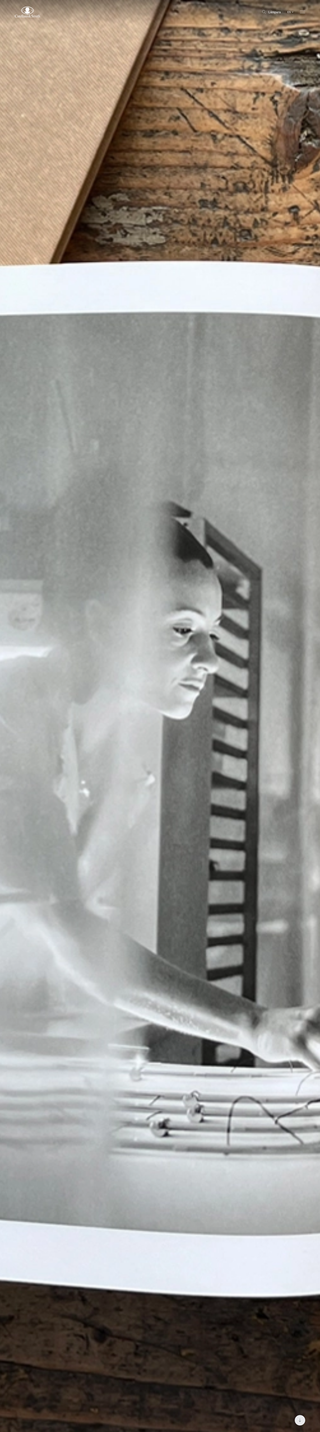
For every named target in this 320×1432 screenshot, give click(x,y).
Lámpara (274, 12)
